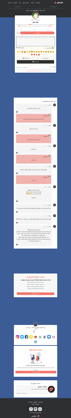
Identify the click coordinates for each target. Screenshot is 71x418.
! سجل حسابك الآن (35, 294)
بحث (20, 3)
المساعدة (40, 402)
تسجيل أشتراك (53, 7)
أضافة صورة (26, 58)
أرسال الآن (36, 62)
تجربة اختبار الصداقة (36, 372)
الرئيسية (38, 3)
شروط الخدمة (24, 67)
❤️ (32, 54)
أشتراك (32, 3)
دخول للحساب (18, 7)
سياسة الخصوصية (18, 67)
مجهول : (47, 105)
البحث (33, 404)
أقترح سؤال (45, 58)
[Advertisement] (35, 85)
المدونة (37, 404)
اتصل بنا (10, 3)
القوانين (35, 402)
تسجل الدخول (25, 3)
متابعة (36, 33)
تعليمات (15, 3)
